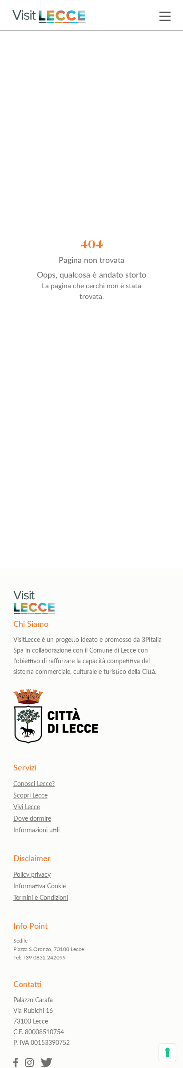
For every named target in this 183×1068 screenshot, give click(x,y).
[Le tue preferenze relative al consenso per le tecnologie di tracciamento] (167, 1052)
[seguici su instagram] (29, 1063)
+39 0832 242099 (44, 957)
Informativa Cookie (39, 886)
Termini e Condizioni (40, 898)
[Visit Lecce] (49, 16)
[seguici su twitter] (46, 1063)
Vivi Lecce (26, 807)
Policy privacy (32, 875)
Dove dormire (32, 819)
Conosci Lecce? (34, 784)
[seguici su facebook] (15, 1063)
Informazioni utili (36, 830)
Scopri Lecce (30, 796)
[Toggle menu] (165, 16)
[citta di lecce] (55, 741)
